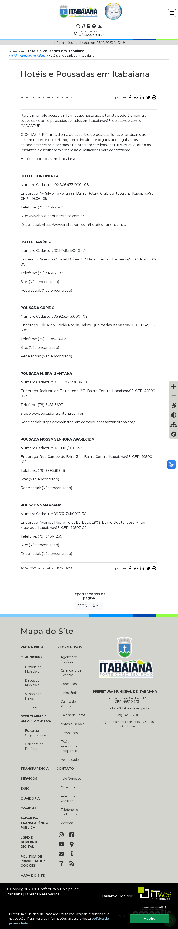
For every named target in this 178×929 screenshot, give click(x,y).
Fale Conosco (71, 778)
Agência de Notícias (69, 659)
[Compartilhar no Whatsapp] (136, 97)
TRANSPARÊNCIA (35, 769)
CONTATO (65, 769)
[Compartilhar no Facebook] (130, 97)
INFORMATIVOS (69, 647)
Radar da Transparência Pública (35, 822)
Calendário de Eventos (71, 673)
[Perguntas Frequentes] (94, 26)
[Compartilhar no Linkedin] (142, 97)
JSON (82, 606)
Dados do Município (32, 683)
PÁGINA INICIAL (33, 647)
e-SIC (25, 788)
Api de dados (70, 760)
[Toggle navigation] (172, 13)
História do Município (33, 669)
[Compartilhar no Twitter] (148, 97)
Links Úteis (69, 693)
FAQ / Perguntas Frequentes (69, 746)
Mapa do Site (33, 875)
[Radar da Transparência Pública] (100, 26)
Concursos (69, 684)
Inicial (13, 55)
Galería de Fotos (73, 715)
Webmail (67, 823)
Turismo (31, 707)
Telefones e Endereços (69, 812)
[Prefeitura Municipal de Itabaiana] (78, 11)
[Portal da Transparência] (88, 26)
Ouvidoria (30, 798)
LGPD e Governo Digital (29, 841)
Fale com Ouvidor (68, 798)
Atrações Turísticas (32, 55)
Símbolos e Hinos (33, 696)
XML (97, 606)
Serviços (29, 778)
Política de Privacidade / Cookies (33, 861)
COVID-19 (28, 808)
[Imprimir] (154, 97)
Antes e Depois (72, 724)
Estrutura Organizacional (36, 733)
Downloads (69, 733)
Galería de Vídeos (68, 704)
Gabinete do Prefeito (34, 746)
